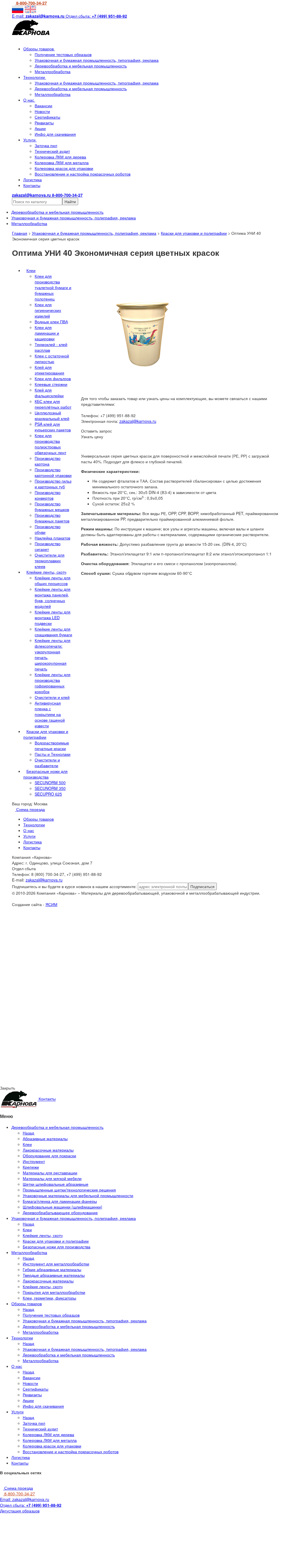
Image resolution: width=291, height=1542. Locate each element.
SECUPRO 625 (48, 794)
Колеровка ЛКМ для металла (62, 162)
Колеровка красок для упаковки (64, 168)
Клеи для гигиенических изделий (48, 310)
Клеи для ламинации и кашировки (47, 332)
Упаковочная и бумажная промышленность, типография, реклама (97, 60)
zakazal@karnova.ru (137, 421)
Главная (19, 233)
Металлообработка (52, 71)
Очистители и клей (52, 697)
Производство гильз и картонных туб (53, 483)
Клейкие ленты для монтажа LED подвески (52, 617)
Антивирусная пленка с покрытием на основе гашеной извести (50, 714)
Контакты (31, 185)
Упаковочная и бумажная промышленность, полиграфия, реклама (94, 233)
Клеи (31, 270)
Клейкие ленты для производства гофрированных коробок (52, 683)
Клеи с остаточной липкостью (52, 358)
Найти (70, 201)
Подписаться (202, 886)
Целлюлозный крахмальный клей (52, 415)
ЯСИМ (51, 904)
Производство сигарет (48, 546)
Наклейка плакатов (52, 538)
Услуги (30, 140)
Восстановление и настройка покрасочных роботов (82, 174)
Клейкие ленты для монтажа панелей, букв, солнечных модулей (52, 597)
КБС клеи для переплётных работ (53, 404)
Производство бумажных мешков (52, 506)
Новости (42, 111)
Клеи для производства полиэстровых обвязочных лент (50, 444)
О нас (29, 100)
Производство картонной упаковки (53, 472)
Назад (28, 1133)
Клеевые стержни (51, 384)
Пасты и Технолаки (52, 754)
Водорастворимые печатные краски (52, 745)
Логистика (32, 179)
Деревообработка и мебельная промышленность (81, 66)
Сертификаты (47, 117)
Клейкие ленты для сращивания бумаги (53, 631)
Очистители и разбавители (47, 762)
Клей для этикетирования (49, 370)
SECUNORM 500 (50, 782)
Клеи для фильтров (53, 378)
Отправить (58, 958)
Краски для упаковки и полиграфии (194, 233)
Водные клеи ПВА (51, 321)
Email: (24, 1499)
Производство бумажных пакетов (52, 518)
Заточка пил (46, 145)
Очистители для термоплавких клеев (50, 560)
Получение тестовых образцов (63, 54)
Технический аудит (52, 151)
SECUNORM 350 (50, 788)
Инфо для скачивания (55, 134)
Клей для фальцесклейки (49, 392)
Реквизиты (44, 122)
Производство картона (48, 461)
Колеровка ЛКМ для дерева (60, 157)
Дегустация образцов (20, 1511)
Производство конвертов (48, 495)
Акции (40, 128)
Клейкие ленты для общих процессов (52, 580)
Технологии (34, 77)
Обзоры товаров (39, 49)
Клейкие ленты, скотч (46, 572)
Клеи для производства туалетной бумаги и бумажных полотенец (53, 287)
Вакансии (43, 105)
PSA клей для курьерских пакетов (53, 427)
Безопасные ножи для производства (45, 774)
